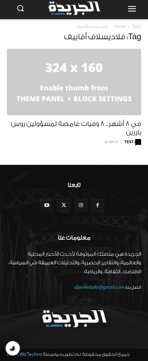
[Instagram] (80, 205)
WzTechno (31, 354)
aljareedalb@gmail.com (99, 287)
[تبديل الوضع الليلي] (13, 348)
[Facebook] (97, 205)
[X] (64, 205)
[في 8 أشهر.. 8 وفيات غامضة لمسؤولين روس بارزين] (74, 82)
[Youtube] (47, 205)
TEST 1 (129, 142)
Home (120, 26)
